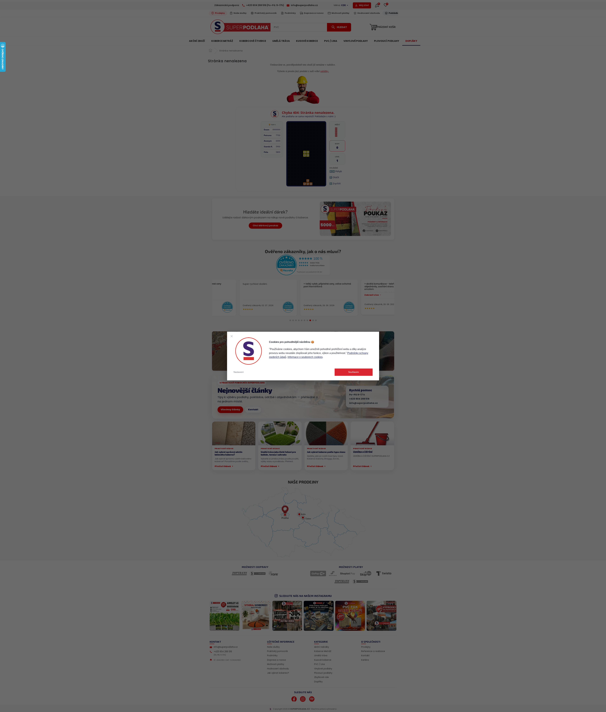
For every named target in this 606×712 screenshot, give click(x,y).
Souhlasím (353, 372)
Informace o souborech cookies (305, 357)
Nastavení (239, 372)
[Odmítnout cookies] (231, 336)
